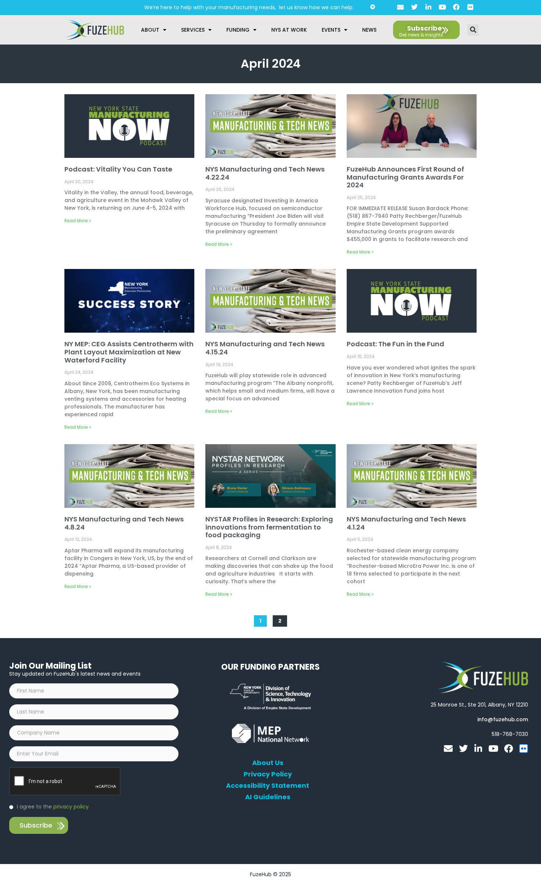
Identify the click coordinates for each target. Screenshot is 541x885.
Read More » (77, 220)
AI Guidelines (267, 797)
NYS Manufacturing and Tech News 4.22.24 (265, 173)
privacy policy (71, 806)
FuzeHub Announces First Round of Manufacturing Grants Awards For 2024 (405, 177)
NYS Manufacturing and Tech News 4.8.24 (124, 523)
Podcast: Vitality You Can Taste (118, 169)
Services (193, 29)
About (150, 29)
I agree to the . (55, 806)
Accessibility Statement (267, 785)
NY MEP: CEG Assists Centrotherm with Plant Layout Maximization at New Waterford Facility (129, 351)
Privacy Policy (268, 774)
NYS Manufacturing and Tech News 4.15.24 (265, 348)
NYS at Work (289, 29)
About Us (267, 763)
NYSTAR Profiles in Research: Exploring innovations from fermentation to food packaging (269, 526)
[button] (473, 30)
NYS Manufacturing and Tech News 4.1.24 (406, 523)
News (369, 29)
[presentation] (65, 781)
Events (331, 29)
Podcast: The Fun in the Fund (395, 343)
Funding (238, 29)
